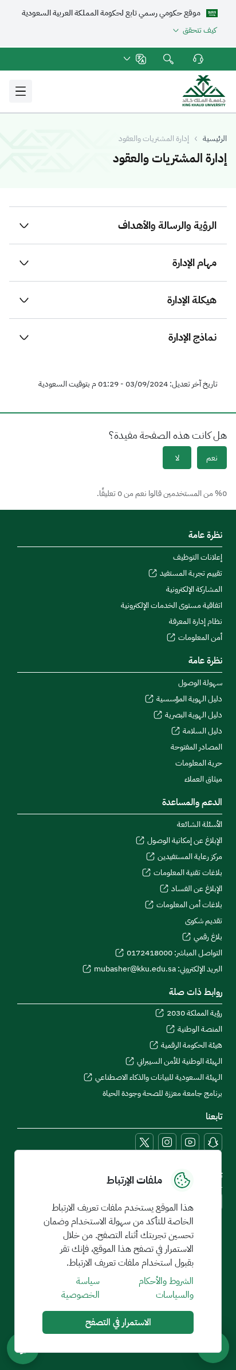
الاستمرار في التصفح (118, 1322)
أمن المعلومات (200, 637)
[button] (134, 59)
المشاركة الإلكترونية (194, 589)
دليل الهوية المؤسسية (189, 699)
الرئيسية (215, 139)
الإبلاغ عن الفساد (196, 889)
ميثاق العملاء (203, 779)
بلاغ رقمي (208, 937)
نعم (212, 458)
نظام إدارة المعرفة (195, 621)
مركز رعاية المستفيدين (190, 856)
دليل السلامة (202, 731)
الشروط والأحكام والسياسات (166, 1288)
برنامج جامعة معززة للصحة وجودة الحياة (162, 1093)
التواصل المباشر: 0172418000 (174, 953)
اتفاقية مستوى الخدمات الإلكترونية (171, 605)
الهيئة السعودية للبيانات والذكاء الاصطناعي (158, 1077)
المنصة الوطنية (200, 1029)
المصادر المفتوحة (196, 747)
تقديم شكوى (203, 921)
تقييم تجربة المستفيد (191, 573)
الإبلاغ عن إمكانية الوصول (184, 840)
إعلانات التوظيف (197, 557)
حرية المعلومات (198, 763)
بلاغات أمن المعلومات (189, 905)
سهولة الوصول (200, 683)
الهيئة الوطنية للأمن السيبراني (179, 1061)
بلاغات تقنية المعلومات (188, 873)
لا (177, 458)
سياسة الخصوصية (80, 1288)
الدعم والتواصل (197, 59)
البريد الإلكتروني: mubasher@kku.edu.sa (158, 969)
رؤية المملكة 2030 (194, 1013)
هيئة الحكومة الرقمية (191, 1045)
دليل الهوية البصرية (193, 715)
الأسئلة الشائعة (199, 824)
